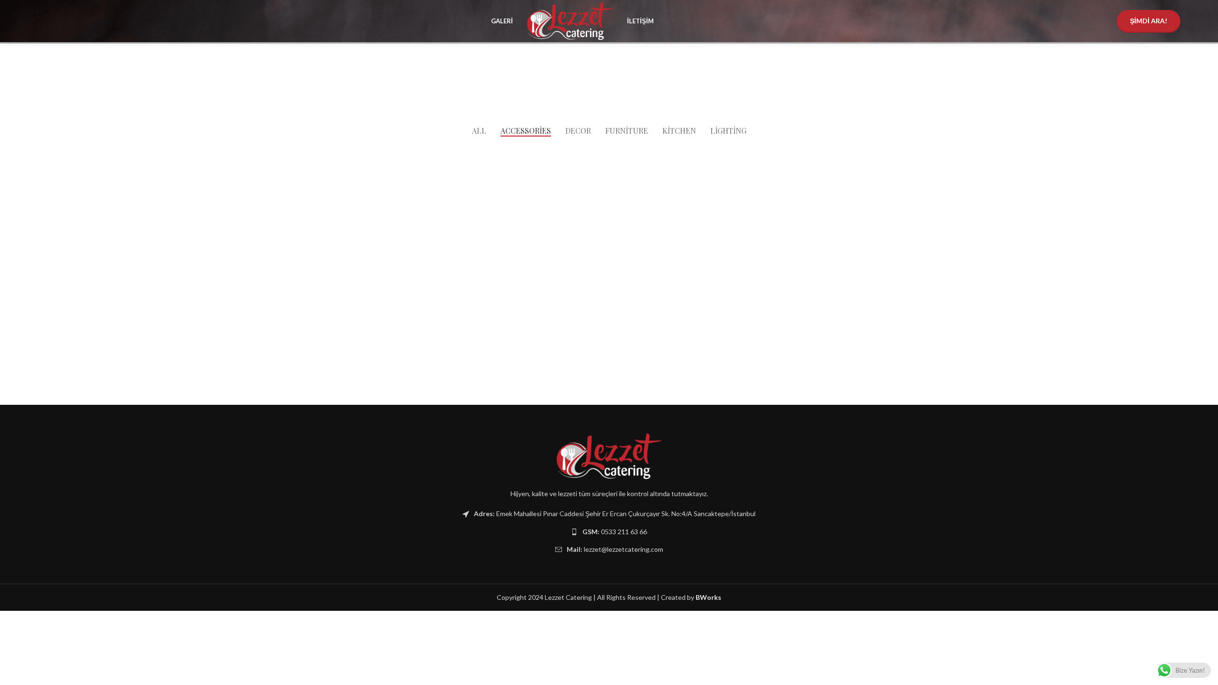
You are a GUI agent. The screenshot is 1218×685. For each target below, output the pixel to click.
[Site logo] (570, 20)
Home (566, 86)
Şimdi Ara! (1148, 21)
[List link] (609, 532)
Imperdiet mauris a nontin (622, 86)
